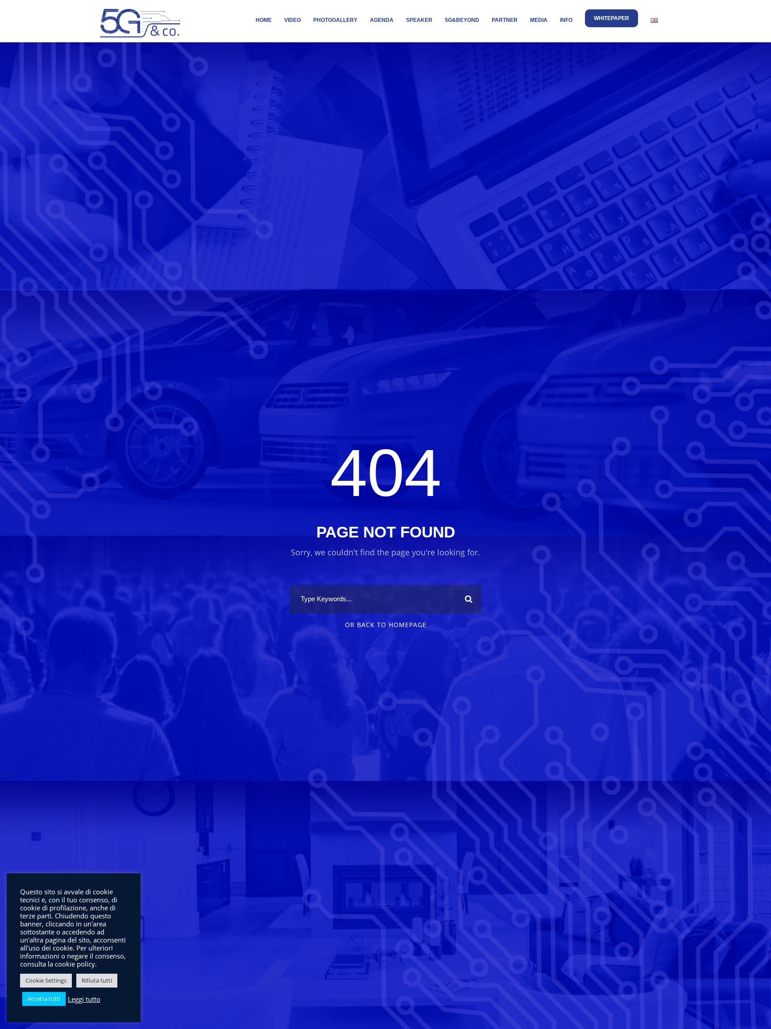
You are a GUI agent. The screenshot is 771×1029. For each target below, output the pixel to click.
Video (292, 20)
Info (566, 20)
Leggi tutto (84, 999)
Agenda (382, 20)
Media (538, 20)
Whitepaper (611, 18)
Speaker (419, 20)
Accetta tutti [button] (44, 999)
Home (264, 20)
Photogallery (335, 20)
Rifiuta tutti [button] (97, 980)
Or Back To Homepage (386, 624)
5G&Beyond (462, 20)
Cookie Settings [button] (45, 980)
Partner (505, 20)
